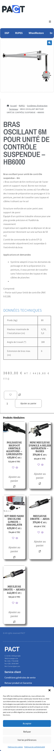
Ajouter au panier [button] (14, 478)
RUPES (19, 33)
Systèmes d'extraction (37, 105)
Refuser (27, 731)
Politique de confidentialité (34, 747)
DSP (7, 33)
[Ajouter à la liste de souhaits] (10, 395)
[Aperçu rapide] (16, 467)
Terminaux (13, 109)
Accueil (13, 105)
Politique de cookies (15, 747)
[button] (49, 690)
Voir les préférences (27, 740)
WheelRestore (36, 33)
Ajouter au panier (28, 403)
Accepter (27, 723)
